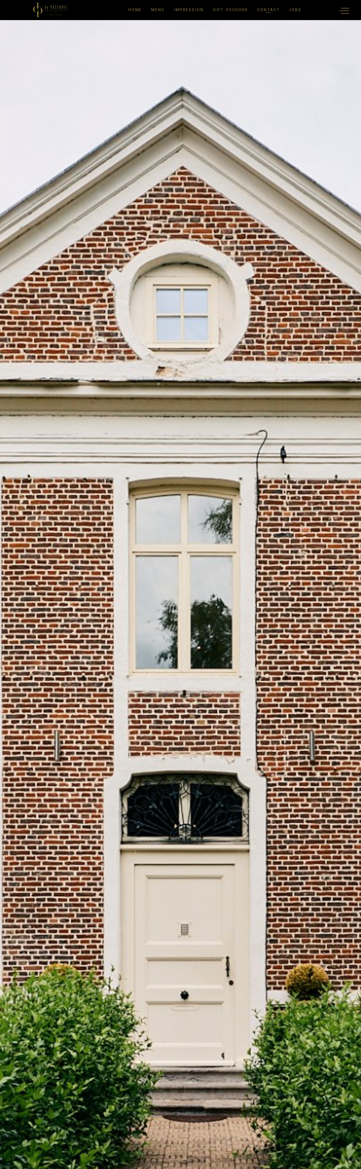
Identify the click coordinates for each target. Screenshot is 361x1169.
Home (135, 10)
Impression (189, 10)
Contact (268, 10)
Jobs (295, 10)
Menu (158, 10)
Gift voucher (230, 10)
